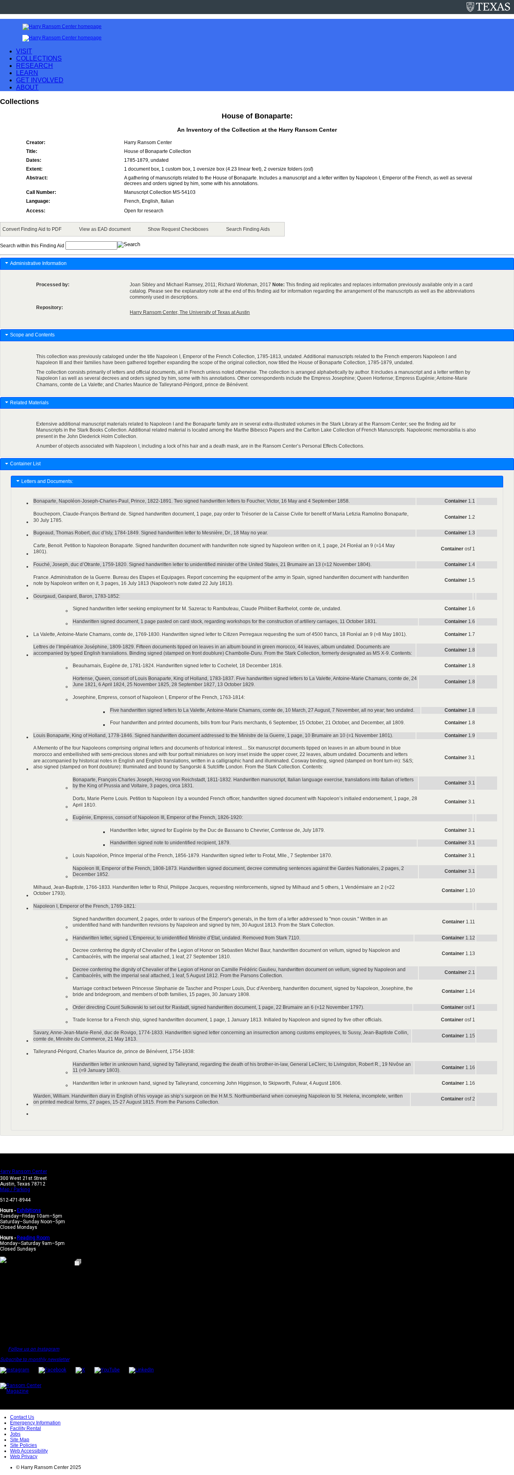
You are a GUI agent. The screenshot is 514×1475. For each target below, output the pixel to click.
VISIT (24, 51)
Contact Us (22, 1417)
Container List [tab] (25, 464)
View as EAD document (105, 229)
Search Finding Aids (248, 229)
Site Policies (23, 1445)
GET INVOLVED (39, 80)
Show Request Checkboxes (178, 229)
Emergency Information (35, 1423)
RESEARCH (34, 65)
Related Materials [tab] (29, 402)
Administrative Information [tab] (38, 263)
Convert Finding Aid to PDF (31, 229)
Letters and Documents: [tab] (48, 481)
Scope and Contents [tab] (32, 335)
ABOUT (27, 87)
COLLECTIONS (39, 58)
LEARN (27, 72)
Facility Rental (25, 1428)
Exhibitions (29, 1210)
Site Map (19, 1439)
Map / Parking (15, 1189)
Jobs (15, 1434)
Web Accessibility (29, 1451)
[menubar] (142, 229)
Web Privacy (23, 1456)
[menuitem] (33, 229)
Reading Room (33, 1238)
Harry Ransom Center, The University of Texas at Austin (190, 312)
